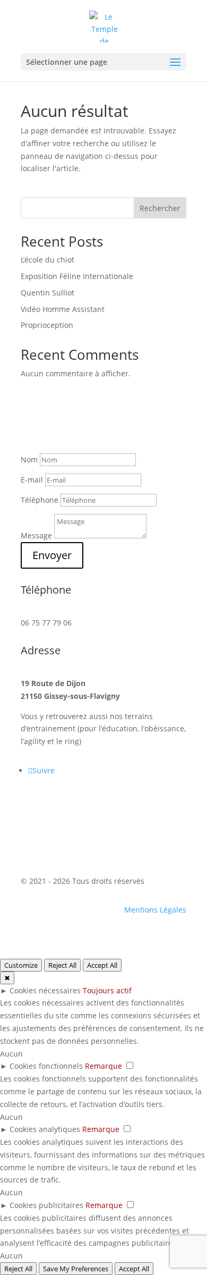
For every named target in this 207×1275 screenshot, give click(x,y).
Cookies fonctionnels (46, 1066)
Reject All (62, 965)
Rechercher (160, 208)
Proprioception (47, 325)
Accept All (102, 965)
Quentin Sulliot (47, 293)
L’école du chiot (47, 260)
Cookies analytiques (45, 1129)
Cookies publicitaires (46, 1205)
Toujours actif (107, 990)
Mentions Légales (155, 910)
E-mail (32, 480)
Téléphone (39, 500)
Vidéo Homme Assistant (63, 309)
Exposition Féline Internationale (77, 276)
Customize (21, 965)
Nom (29, 459)
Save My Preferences (75, 1268)
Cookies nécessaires (45, 990)
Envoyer (52, 555)
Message (36, 535)
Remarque (103, 1066)
